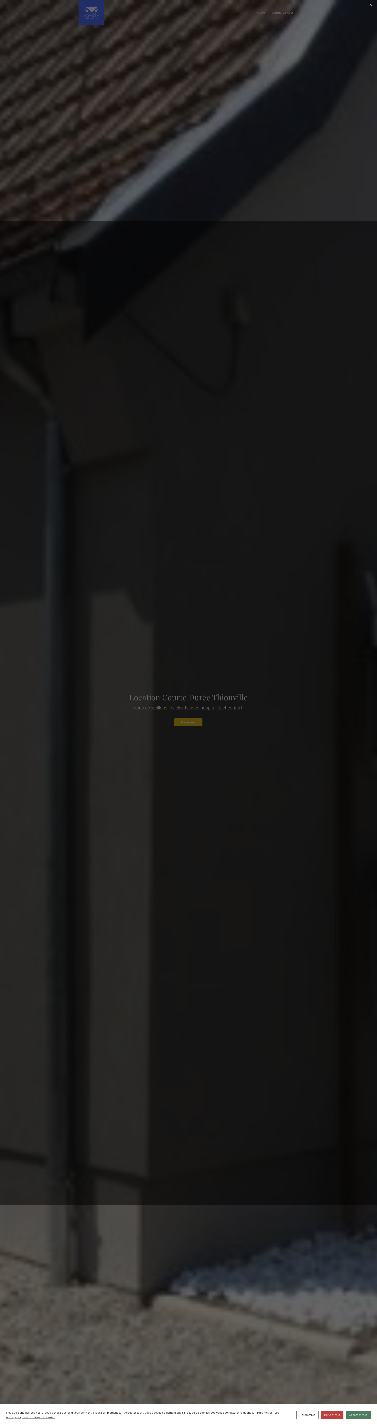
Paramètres (307, 1415)
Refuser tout (332, 1415)
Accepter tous (358, 1415)
